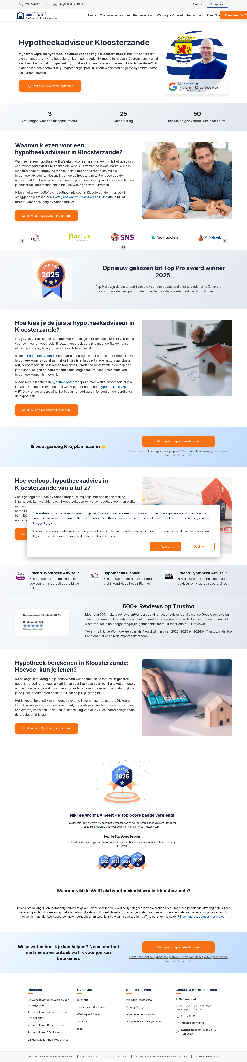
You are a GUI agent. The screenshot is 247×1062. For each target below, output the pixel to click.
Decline (199, 546)
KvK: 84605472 (88, 1056)
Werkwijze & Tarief (170, 15)
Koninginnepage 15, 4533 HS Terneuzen (198, 1031)
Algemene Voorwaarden (141, 1014)
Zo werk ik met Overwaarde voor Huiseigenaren (48, 1002)
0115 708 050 (189, 1016)
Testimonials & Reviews (92, 1007)
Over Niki (213, 15)
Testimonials (195, 15)
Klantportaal (217, 4)
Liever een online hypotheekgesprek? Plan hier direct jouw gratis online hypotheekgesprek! (178, 453)
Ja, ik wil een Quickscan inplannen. (50, 86)
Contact (198, 4)
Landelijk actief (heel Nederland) (48, 1039)
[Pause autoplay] (123, 247)
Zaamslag (86, 197)
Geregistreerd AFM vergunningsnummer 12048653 (161, 1056)
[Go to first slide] (225, 241)
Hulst (103, 197)
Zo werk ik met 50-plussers (45, 1032)
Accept (165, 546)
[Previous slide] (22, 241)
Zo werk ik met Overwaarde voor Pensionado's (48, 1015)
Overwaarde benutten (115, 15)
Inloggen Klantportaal (139, 1000)
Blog (80, 1028)
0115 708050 (32, 4)
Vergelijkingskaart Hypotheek (144, 1021)
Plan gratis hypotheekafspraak (178, 441)
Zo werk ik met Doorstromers (46, 1025)
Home (92, 15)
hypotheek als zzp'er (114, 387)
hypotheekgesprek (65, 382)
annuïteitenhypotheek (41, 356)
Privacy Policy (135, 1007)
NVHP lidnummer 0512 (206, 1056)
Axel (58, 197)
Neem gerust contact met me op (202, 916)
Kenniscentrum (143, 15)
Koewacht (70, 197)
